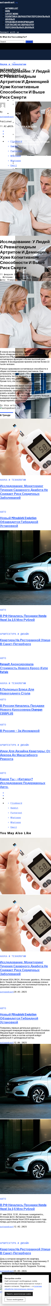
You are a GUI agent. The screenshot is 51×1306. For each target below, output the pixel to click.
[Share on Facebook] (28, 792)
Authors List (11, 8)
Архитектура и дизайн (23, 126)
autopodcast (7, 116)
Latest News (11, 13)
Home (7, 11)
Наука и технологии (22, 100)
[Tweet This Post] (28, 795)
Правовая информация (19, 22)
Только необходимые (15, 1300)
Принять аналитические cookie (19, 1294)
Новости (15, 113)
